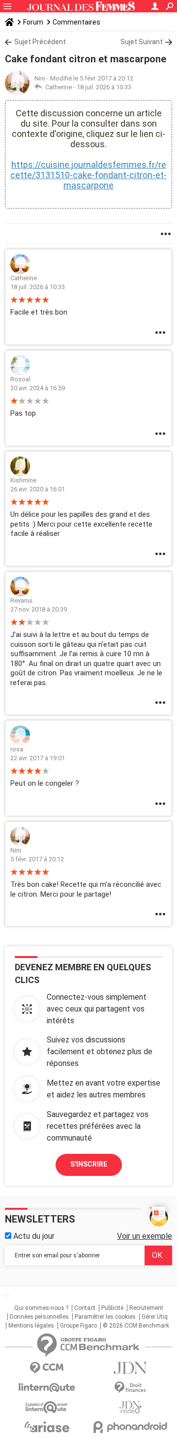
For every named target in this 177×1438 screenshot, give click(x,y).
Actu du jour (33, 1236)
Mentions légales (31, 1325)
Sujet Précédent (40, 42)
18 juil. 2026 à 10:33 (104, 87)
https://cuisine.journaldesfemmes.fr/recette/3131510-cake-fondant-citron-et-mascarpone (88, 175)
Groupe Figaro (78, 1325)
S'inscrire (88, 1164)
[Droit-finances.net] (130, 1388)
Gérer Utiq (155, 1316)
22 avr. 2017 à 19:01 (37, 758)
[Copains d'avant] (46, 1407)
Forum (33, 22)
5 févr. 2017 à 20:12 (37, 859)
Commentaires (76, 22)
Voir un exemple (144, 1236)
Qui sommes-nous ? (41, 1308)
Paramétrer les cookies (105, 1316)
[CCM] (46, 1368)
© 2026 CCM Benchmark (136, 1325)
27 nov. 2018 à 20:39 (38, 609)
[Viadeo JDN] (130, 1407)
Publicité (112, 1308)
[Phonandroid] (130, 1427)
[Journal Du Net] (130, 1368)
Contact (84, 1308)
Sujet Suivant (141, 42)
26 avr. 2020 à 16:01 (37, 489)
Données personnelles (39, 1316)
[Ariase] (46, 1426)
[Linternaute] (46, 1387)
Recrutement (146, 1308)
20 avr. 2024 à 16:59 (37, 388)
